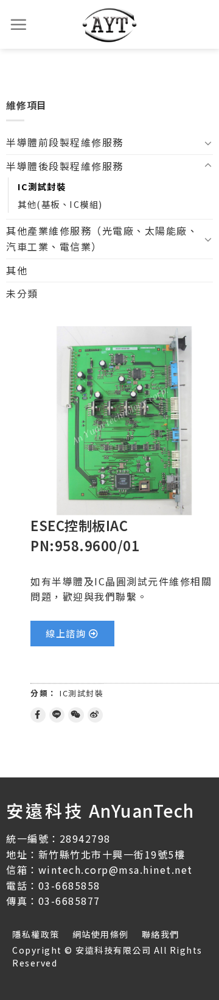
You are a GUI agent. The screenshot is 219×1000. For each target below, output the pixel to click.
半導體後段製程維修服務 (64, 166)
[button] (72, 633)
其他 (16, 270)
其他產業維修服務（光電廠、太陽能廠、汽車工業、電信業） (102, 238)
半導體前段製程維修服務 (64, 142)
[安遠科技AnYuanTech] (109, 24)
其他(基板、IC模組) (60, 204)
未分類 (22, 293)
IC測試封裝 (42, 186)
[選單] (19, 24)
